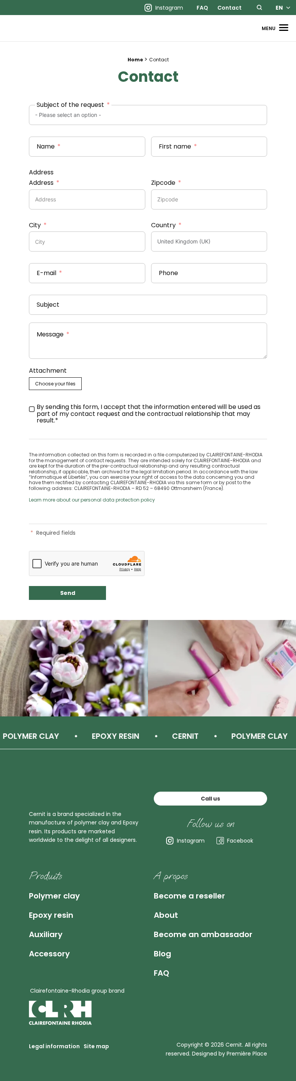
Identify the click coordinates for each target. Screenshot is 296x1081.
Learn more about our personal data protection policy (92, 500)
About (166, 915)
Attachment (48, 371)
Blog (162, 953)
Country (163, 225)
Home (135, 59)
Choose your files (55, 383)
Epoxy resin (51, 915)
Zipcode (163, 183)
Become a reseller (189, 895)
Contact (229, 7)
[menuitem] (202, 7)
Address (41, 172)
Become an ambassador (203, 934)
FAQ (202, 7)
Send (67, 593)
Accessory (49, 953)
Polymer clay (54, 895)
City (35, 225)
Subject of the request (70, 105)
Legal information (54, 1046)
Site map (96, 1046)
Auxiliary (45, 934)
